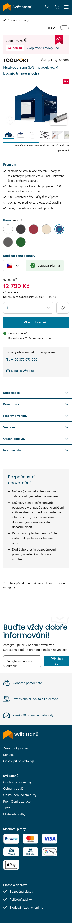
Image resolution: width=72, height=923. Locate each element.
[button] (56, 7)
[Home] (5, 20)
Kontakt (8, 754)
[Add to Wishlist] (62, 308)
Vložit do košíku (36, 322)
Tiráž (6, 808)
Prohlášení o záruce (17, 801)
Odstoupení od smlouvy (19, 795)
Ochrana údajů (13, 788)
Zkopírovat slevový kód (43, 48)
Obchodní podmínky (17, 782)
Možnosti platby (14, 814)
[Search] (47, 7)
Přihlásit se (57, 661)
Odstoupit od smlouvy (18, 761)
